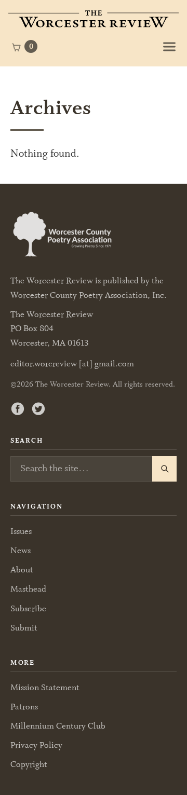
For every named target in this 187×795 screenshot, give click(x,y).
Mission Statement (44, 687)
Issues (21, 531)
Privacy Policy (36, 744)
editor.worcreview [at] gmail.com (72, 364)
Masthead (28, 588)
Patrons (24, 706)
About (21, 569)
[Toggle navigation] (169, 46)
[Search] (164, 469)
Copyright (28, 764)
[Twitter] (38, 408)
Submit (23, 627)
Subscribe (28, 608)
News (20, 550)
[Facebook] (17, 408)
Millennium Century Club (57, 725)
